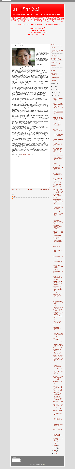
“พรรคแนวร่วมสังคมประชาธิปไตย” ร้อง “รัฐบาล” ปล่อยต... (57, 124)
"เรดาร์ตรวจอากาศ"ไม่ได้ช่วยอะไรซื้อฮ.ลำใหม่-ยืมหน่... (58, 345)
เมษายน (55, 450)
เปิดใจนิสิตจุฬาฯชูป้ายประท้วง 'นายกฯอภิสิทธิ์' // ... (58, 419)
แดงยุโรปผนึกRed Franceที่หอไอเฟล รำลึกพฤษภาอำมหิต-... (58, 313)
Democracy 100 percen (55, 78)
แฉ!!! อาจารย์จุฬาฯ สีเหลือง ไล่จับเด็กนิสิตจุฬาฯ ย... (58, 399)
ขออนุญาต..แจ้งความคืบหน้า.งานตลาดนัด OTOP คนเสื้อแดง (58, 118)
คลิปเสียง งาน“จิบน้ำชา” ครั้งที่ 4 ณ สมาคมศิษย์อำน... (58, 182)
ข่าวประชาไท (53, 70)
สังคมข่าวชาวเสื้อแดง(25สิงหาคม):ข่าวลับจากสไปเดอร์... (58, 226)
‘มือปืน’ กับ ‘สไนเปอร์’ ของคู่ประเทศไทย (58, 331)
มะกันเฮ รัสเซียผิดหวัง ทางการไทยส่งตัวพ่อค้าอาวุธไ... (57, 341)
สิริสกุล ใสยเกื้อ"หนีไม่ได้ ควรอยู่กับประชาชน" (58, 310)
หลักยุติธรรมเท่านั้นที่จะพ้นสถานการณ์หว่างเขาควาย (58, 241)
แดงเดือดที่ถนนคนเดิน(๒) (57, 261)
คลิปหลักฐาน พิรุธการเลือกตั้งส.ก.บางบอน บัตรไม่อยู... (58, 101)
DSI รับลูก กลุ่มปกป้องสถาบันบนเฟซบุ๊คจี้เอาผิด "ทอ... (58, 127)
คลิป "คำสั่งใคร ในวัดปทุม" (58, 381)
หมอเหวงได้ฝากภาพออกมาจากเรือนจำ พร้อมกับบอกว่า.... (58, 112)
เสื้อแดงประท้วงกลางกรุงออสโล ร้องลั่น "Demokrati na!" (58, 442)
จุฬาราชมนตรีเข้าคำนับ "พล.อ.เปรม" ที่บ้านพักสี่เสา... (57, 432)
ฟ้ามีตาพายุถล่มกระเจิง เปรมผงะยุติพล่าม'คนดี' (58, 141)
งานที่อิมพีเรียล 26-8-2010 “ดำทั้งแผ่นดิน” (57, 229)
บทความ (14, 459)
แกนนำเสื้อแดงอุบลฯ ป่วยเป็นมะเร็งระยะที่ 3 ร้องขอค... (57, 387)
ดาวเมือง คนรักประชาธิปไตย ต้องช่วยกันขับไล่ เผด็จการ (57, 68)
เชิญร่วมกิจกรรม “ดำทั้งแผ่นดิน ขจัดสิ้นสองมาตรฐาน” (58, 334)
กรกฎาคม (55, 445)
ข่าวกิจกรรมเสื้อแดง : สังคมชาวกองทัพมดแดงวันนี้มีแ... (58, 356)
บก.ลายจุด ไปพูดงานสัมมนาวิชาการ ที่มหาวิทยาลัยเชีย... (58, 359)
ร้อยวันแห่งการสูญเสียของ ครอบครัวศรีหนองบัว (57, 146)
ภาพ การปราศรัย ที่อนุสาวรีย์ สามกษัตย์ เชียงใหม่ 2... (58, 192)
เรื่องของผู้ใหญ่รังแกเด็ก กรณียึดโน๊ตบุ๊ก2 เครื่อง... (58, 277)
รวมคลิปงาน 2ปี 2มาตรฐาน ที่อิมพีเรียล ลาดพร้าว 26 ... (58, 107)
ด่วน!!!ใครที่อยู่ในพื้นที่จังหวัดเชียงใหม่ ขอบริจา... (58, 156)
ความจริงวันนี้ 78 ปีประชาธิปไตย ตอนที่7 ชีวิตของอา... (57, 195)
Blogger (43, 464)
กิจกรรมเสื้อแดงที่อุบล (57, 197)
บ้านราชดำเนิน (54, 62)
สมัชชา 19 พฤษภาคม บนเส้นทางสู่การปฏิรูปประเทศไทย (57, 295)
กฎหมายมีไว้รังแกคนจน (57, 436)
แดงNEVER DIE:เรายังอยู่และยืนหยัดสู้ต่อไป (57, 282)
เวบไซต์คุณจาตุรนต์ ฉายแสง (56, 55)
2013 (54, 86)
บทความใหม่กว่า (16, 189)
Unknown (14, 196)
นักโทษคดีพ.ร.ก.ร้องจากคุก (58, 110)
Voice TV (53, 71)
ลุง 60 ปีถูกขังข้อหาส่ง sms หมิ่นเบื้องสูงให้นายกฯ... (58, 405)
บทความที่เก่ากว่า (44, 189)
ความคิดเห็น (15, 461)
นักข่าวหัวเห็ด (53, 65)
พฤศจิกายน (55, 92)
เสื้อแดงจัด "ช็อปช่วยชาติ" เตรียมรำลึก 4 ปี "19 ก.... (58, 144)
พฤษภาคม (55, 448)
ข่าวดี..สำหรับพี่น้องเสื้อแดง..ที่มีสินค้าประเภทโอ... (57, 174)
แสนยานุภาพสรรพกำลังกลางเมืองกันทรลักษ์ (58, 208)
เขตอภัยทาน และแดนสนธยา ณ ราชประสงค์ (58, 425)
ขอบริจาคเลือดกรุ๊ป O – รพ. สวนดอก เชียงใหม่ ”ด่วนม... (58, 168)
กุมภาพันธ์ (55, 453)
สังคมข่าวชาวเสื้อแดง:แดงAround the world (57, 328)
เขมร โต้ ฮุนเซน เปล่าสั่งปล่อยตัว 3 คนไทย (57, 279)
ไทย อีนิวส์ (53, 44)
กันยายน (55, 95)
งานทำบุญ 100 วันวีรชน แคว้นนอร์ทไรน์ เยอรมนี (57, 269)
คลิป (54, 319)
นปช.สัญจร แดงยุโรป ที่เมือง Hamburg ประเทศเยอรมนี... (58, 254)
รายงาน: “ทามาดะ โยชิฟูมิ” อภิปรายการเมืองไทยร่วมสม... (58, 202)
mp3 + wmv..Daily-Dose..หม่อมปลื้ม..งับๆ (57, 435)
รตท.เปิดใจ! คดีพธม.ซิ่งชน (57, 410)
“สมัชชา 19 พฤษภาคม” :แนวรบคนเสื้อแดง (57, 366)
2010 (54, 89)
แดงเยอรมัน (53, 47)
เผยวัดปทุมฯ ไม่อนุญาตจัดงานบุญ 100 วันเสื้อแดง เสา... (57, 238)
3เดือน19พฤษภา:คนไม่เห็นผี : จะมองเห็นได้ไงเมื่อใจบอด (58, 369)
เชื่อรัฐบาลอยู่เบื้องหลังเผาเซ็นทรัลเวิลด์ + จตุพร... (57, 379)
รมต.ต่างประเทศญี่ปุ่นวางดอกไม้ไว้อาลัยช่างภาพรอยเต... (57, 316)
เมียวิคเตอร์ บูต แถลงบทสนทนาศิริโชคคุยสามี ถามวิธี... (58, 211)
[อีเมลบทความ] (32, 154)
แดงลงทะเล (55, 163)
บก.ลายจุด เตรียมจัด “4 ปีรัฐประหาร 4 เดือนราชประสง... (58, 383)
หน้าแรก (30, 189)
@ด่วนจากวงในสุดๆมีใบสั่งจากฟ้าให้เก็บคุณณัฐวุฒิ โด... (58, 152)
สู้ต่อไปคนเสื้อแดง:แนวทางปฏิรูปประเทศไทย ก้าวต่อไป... (58, 273)
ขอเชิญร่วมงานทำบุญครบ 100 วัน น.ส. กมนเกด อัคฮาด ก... (58, 302)
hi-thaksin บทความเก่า (55, 77)
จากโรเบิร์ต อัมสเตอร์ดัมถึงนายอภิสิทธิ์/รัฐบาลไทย (58, 394)
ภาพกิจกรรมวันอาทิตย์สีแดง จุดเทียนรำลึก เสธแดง (58, 137)
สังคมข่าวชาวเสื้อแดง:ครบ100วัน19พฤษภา (58, 221)
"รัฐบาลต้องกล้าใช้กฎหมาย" (58, 139)
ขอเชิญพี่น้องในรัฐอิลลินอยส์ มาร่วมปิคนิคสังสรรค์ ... (58, 305)
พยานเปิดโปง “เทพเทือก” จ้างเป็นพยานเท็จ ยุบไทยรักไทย (57, 244)
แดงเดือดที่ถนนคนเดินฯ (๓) (58, 256)
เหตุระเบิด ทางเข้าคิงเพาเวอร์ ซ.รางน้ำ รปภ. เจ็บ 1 (58, 235)
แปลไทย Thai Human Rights (56, 46)
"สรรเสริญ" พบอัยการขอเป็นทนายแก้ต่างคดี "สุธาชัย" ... (58, 408)
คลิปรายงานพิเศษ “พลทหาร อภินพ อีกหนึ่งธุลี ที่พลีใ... (58, 248)
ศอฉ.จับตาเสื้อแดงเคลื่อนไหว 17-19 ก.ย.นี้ (57, 130)
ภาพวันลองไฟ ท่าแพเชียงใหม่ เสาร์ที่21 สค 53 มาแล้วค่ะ (58, 266)
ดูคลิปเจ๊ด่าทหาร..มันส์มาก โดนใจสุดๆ (57, 287)
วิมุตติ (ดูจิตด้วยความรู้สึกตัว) (56, 59)
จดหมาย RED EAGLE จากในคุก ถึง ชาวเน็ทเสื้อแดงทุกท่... (58, 179)
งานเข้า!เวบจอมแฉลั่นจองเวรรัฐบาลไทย (57, 339)
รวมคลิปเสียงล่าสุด (56, 246)
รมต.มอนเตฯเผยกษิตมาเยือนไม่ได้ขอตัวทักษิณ (58, 116)
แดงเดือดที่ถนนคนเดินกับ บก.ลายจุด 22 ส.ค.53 (57, 263)
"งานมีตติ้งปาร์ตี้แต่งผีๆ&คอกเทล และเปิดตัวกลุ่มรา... (58, 135)
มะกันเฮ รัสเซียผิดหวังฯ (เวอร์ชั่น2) (57, 336)
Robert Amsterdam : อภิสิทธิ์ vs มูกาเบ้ (57, 397)
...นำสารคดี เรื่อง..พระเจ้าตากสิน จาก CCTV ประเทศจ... (58, 321)
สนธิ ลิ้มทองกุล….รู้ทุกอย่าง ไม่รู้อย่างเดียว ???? (58, 166)
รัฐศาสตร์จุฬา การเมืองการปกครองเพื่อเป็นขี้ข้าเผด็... (58, 422)
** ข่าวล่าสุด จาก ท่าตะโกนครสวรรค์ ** (57, 171)
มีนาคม (54, 451)
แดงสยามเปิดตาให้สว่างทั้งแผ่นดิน (57, 50)
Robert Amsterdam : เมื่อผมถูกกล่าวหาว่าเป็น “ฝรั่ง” (58, 390)
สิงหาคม (55, 97)
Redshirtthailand (54, 74)
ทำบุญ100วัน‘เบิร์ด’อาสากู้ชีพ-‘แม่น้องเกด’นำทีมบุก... (57, 299)
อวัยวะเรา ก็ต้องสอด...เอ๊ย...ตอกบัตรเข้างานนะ (57, 325)
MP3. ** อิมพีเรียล (56, 412)
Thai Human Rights (54, 73)
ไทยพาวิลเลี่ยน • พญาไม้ (57, 347)
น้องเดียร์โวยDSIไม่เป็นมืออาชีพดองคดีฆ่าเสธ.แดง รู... (58, 104)
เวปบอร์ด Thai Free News (56, 54)
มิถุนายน (55, 447)
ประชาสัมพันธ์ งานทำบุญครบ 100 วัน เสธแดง (57, 417)
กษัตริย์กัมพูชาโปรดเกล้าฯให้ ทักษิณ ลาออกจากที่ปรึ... (58, 308)
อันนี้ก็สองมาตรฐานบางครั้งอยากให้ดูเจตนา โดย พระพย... (58, 402)
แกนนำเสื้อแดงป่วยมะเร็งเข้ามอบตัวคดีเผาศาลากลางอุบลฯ (58, 232)
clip (53, 176)
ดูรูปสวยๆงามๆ (53, 66)
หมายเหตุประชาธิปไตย (55, 58)
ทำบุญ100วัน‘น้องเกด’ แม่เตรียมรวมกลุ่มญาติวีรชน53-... (57, 149)
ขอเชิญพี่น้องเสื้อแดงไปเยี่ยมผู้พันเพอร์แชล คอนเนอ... (58, 377)
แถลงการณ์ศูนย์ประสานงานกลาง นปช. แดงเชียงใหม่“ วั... (58, 259)
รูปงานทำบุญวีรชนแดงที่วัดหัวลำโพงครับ (58, 200)
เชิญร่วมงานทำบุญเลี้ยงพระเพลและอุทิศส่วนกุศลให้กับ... (58, 289)
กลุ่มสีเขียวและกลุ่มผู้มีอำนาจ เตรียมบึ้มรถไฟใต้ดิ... (58, 121)
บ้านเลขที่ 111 (53, 61)
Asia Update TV (54, 80)
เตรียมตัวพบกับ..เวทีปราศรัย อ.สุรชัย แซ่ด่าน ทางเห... (58, 161)
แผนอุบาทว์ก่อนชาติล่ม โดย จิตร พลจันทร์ (58, 427)
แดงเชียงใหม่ (25, 9)
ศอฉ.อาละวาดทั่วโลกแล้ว (57, 429)
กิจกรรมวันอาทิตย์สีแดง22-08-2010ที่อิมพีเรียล (58, 284)
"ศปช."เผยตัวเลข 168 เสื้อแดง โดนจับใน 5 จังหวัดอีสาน (58, 363)
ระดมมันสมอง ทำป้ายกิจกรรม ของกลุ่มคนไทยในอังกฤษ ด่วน (57, 218)
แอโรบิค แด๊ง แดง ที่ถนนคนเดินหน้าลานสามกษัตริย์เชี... (58, 214)
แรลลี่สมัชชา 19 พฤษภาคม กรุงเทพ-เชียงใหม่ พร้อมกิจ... (58, 158)
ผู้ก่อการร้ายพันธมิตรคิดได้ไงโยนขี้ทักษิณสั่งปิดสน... (58, 223)
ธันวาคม (55, 90)
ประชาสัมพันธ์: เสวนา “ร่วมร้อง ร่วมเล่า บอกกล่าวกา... (58, 439)
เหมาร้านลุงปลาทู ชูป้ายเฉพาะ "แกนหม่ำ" (57, 190)
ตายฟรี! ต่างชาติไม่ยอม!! (57, 392)
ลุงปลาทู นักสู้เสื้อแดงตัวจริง (58, 271)
